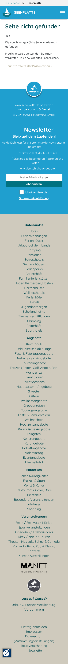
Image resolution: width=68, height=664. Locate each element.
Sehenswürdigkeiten (34, 476)
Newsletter (35, 650)
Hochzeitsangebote (34, 424)
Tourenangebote (34, 363)
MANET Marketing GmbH (39, 115)
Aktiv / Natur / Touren (34, 537)
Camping (34, 250)
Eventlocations (34, 382)
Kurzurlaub (34, 344)
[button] (25, 12)
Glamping (34, 321)
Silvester (34, 391)
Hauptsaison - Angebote (34, 387)
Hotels (34, 231)
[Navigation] (62, 12)
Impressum (34, 632)
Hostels (34, 302)
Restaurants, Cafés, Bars (34, 490)
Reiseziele (34, 495)
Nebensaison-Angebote (34, 358)
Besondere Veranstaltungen (34, 500)
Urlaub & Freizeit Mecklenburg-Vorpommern (34, 607)
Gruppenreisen (34, 406)
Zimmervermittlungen (34, 316)
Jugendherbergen (34, 307)
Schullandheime (34, 312)
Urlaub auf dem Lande (34, 245)
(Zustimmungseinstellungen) (34, 641)
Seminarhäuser (34, 264)
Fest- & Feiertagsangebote (34, 354)
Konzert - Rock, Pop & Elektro (34, 546)
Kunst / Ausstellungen (34, 556)
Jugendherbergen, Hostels (34, 283)
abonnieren (34, 184)
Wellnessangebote (34, 401)
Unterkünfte (34, 225)
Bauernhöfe (34, 274)
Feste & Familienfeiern (34, 415)
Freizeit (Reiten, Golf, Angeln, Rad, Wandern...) (34, 370)
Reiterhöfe (34, 326)
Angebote (34, 338)
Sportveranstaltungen (34, 527)
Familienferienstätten (34, 278)
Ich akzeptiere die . (34, 195)
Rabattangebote (34, 448)
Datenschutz (34, 636)
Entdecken (34, 470)
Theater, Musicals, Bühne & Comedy (34, 542)
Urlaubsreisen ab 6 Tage (34, 349)
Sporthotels (34, 330)
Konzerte (34, 551)
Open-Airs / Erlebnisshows (34, 532)
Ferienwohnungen (34, 236)
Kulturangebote (34, 439)
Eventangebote (34, 458)
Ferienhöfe (34, 297)
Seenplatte (35, 3)
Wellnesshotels (34, 293)
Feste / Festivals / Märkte (34, 523)
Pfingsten (34, 434)
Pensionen (34, 255)
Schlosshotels (34, 260)
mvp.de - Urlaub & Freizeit (34, 109)
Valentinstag (34, 453)
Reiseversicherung (34, 646)
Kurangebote (34, 443)
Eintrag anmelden (34, 627)
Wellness (34, 504)
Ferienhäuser (34, 241)
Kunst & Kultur (34, 485)
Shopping (34, 509)
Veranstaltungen (34, 516)
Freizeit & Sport (34, 481)
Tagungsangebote (34, 410)
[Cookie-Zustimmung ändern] (7, 653)
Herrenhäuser (34, 288)
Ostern (34, 396)
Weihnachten (34, 420)
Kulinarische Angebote (34, 429)
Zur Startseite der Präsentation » (29, 66)
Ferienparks (34, 269)
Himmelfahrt (34, 462)
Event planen (34, 377)
